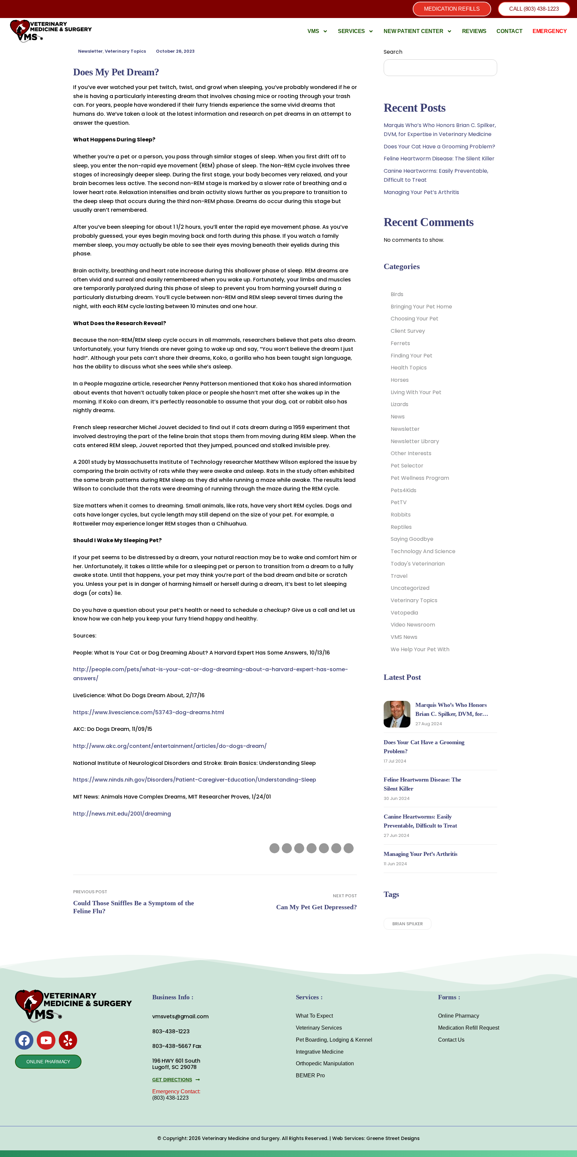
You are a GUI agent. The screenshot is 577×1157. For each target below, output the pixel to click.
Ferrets (400, 343)
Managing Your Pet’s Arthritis (421, 192)
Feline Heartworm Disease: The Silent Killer (439, 158)
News (398, 416)
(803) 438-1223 (170, 1098)
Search (393, 52)
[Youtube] (46, 1040)
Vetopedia (404, 613)
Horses (400, 380)
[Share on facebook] (274, 848)
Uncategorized (410, 588)
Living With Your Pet (416, 392)
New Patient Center (413, 31)
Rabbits (401, 514)
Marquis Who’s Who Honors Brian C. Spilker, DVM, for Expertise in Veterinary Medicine (455, 714)
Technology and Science (423, 551)
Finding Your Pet (411, 355)
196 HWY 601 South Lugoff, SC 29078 (176, 1064)
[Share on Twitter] (287, 848)
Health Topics (409, 367)
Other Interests (411, 453)
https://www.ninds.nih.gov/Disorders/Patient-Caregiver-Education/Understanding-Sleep (194, 780)
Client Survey (408, 331)
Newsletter (90, 51)
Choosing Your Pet (414, 318)
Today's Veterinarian (418, 563)
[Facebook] (24, 1040)
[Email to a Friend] (349, 848)
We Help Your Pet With (420, 649)
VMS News (404, 637)
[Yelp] (68, 1040)
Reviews (474, 31)
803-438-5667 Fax (176, 1046)
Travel (399, 576)
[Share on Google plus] (324, 848)
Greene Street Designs (393, 1138)
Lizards (399, 404)
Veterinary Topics (125, 51)
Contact (510, 31)
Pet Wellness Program (420, 478)
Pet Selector (407, 465)
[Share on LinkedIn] (299, 848)
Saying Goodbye (412, 539)
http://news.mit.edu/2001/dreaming (122, 814)
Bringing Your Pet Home (421, 306)
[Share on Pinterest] (336, 848)
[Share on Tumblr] (312, 848)
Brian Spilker (407, 924)
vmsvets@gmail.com (180, 1016)
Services (351, 31)
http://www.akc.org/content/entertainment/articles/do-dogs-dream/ (170, 746)
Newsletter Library (415, 441)
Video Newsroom (413, 625)
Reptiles (401, 527)
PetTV (399, 502)
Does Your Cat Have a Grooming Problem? (439, 146)
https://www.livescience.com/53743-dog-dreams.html (148, 712)
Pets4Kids (403, 490)
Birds (397, 294)
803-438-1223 (171, 1031)
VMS (313, 31)
